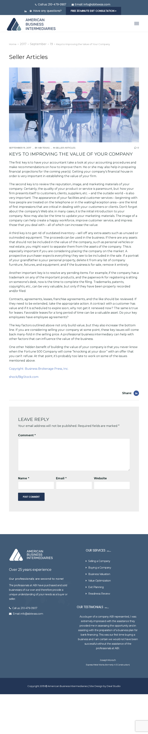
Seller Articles (65, 147)
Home (12, 44)
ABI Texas (43, 147)
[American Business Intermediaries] (31, 24)
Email (61, 478)
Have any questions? (47, 11)
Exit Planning (96, 587)
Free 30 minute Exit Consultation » (93, 11)
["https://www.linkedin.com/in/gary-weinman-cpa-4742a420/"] (25, 11)
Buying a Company (99, 567)
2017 (23, 44)
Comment (27, 435)
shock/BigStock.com (23, 377)
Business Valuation (99, 574)
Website (100, 478)
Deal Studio (114, 686)
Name (23, 478)
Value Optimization (99, 580)
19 (51, 44)
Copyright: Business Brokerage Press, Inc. (38, 368)
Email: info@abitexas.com (28, 613)
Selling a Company (99, 561)
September (38, 44)
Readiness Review (99, 593)
